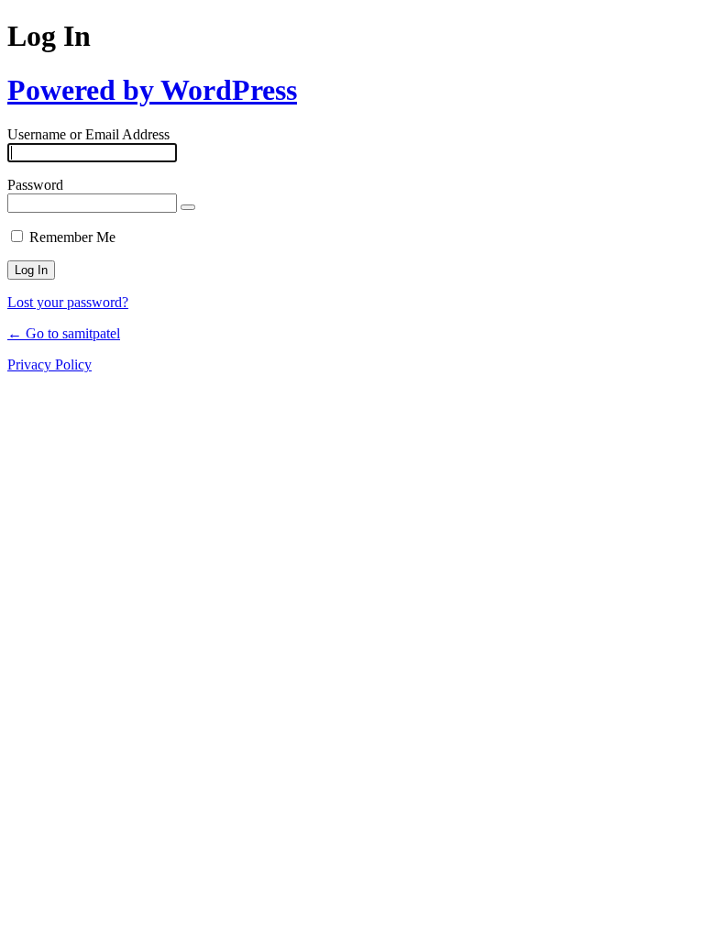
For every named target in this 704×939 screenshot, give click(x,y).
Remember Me (72, 237)
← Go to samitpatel (63, 333)
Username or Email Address (88, 134)
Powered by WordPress (152, 89)
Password (35, 185)
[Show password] (188, 207)
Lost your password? (67, 302)
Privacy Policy (49, 364)
